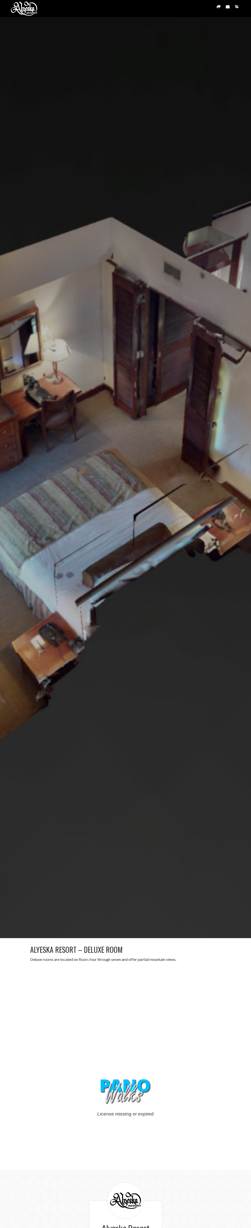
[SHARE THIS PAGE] (219, 8)
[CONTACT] (228, 8)
